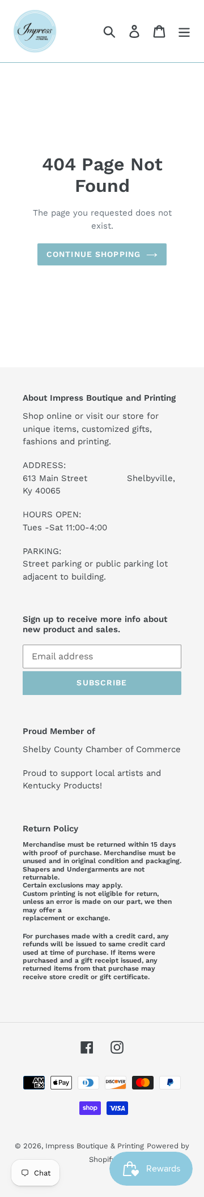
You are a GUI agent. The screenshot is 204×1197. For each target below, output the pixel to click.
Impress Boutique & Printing (94, 1146)
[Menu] (184, 31)
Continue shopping (93, 254)
